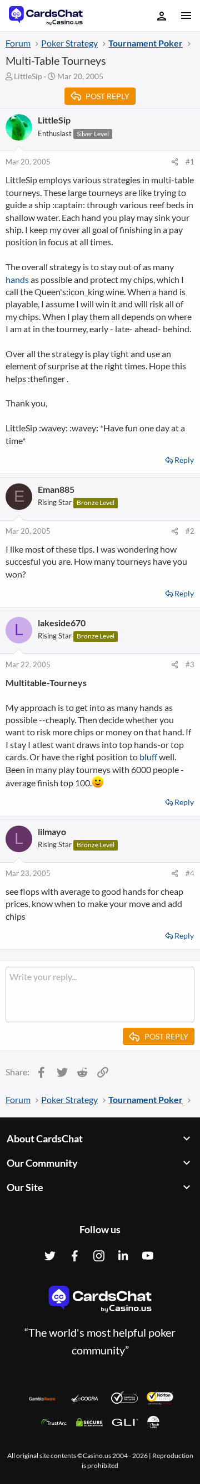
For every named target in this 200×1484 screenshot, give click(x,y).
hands (17, 279)
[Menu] (185, 15)
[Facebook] (74, 1256)
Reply (184, 460)
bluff (148, 756)
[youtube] (148, 1256)
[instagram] (99, 1256)
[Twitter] (50, 1256)
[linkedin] (123, 1256)
